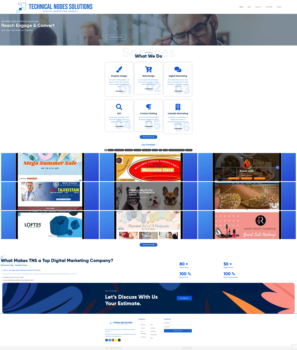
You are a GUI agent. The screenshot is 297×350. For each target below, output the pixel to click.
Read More (119, 91)
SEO (119, 113)
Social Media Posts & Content (176, 150)
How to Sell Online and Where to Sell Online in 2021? (18, 280)
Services (257, 7)
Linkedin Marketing (178, 113)
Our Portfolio (269, 7)
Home (241, 7)
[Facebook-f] (106, 340)
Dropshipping (128, 150)
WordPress (189, 150)
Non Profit (154, 150)
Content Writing (148, 113)
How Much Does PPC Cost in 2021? (13, 277)
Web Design (148, 76)
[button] (74, 270)
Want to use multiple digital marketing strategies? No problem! (21, 270)
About (249, 7)
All (105, 150)
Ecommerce (137, 150)
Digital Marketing (178, 76)
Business (110, 150)
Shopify (165, 150)
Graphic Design (119, 76)
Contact (279, 7)
